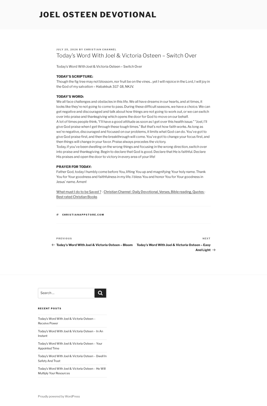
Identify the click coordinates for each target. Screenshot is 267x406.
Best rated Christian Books (76, 197)
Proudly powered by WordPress (59, 396)
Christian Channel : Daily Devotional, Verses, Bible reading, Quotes (154, 192)
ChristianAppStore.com (83, 214)
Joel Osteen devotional (98, 14)
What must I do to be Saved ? (78, 192)
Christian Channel (100, 49)
